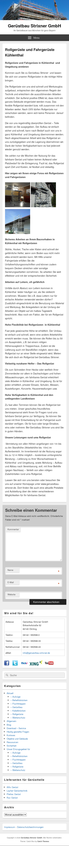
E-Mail (11, 582)
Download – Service (16, 728)
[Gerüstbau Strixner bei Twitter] (15, 664)
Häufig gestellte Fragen (18, 731)
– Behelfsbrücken (19, 700)
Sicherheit (11, 745)
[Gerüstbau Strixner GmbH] (34, 19)
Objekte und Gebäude (17, 738)
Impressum (9, 827)
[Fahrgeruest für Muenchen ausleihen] (17, 233)
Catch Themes (43, 841)
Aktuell (10, 693)
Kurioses (11, 735)
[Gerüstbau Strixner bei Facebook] (6, 664)
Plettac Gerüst (14, 794)
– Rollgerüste (17, 714)
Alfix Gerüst (12, 787)
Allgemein (11, 721)
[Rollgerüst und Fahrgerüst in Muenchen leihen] (43, 206)
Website (11, 594)
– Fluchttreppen (18, 703)
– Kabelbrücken (18, 710)
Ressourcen (12, 742)
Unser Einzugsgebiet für (18, 749)
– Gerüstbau (16, 707)
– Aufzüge (15, 696)
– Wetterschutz (18, 717)
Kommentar (13, 529)
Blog (9, 724)
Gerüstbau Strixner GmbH (34, 26)
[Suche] (6, 675)
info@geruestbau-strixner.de (36, 652)
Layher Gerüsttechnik (17, 790)
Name (10, 570)
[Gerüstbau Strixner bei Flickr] (24, 664)
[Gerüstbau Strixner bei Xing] (36, 664)
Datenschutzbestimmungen (30, 827)
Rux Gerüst (12, 797)
